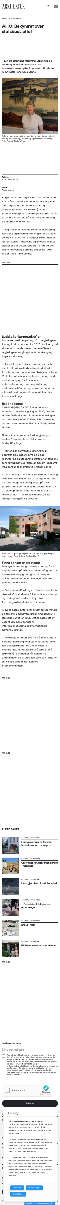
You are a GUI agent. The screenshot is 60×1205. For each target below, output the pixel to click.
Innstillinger (18, 1194)
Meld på (30, 1103)
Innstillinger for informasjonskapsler (39, 1203)
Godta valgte (34, 1187)
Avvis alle (17, 1187)
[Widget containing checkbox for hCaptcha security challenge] (27, 1090)
